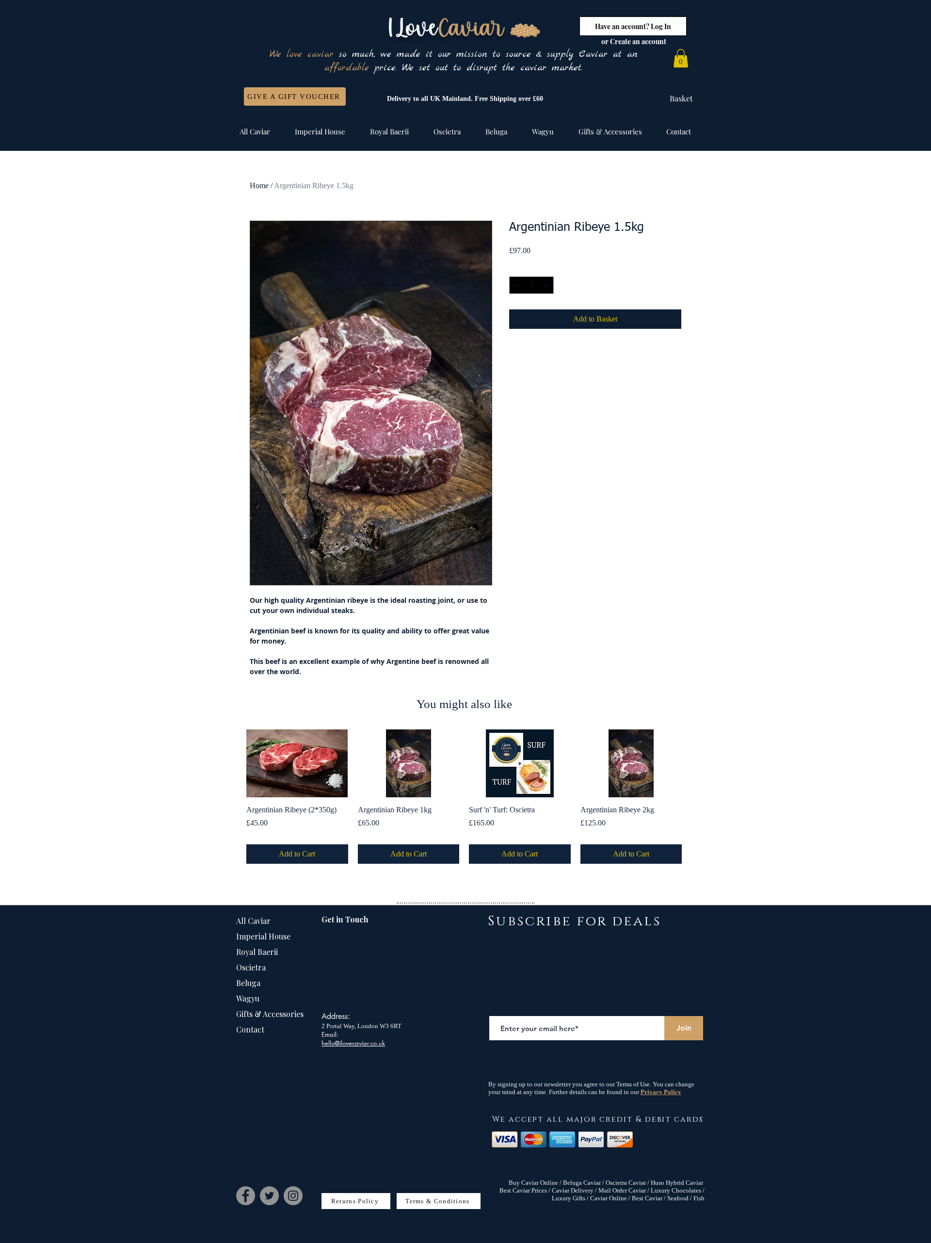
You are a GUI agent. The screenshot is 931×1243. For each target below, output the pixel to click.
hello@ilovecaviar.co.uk (353, 1043)
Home (259, 185)
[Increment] (547, 285)
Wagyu (247, 998)
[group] (464, 796)
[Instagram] (293, 1195)
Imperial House (263, 936)
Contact (250, 1029)
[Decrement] (516, 285)
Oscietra (251, 967)
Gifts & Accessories (270, 1014)
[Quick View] (297, 763)
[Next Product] (696, 763)
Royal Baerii (257, 952)
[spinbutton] (531, 285)
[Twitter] (269, 1195)
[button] (681, 58)
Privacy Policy (661, 1092)
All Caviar (253, 921)
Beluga (248, 983)
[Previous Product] (232, 763)
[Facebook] (245, 1195)
